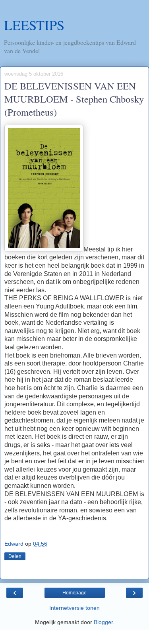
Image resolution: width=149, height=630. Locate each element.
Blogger (103, 622)
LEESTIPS (34, 25)
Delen (14, 556)
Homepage (74, 593)
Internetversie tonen (74, 608)
